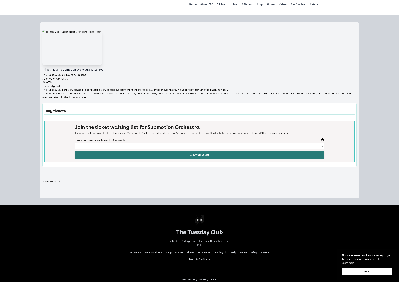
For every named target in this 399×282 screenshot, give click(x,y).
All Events (223, 4)
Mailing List (221, 252)
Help (233, 252)
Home (193, 4)
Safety (314, 4)
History (265, 252)
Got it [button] (367, 271)
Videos (283, 4)
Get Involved (298, 4)
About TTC (206, 4)
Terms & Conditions (199, 259)
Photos (270, 4)
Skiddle (57, 182)
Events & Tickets (243, 4)
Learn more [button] (348, 263)
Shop (259, 4)
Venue (243, 252)
